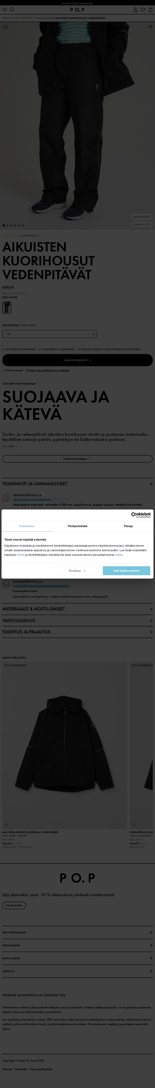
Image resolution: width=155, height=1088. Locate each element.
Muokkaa (75, 570)
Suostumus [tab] (27, 526)
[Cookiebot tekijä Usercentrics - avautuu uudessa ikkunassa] (134, 515)
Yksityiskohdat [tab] (77, 526)
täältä (20, 554)
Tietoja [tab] (128, 526)
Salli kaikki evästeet (126, 570)
